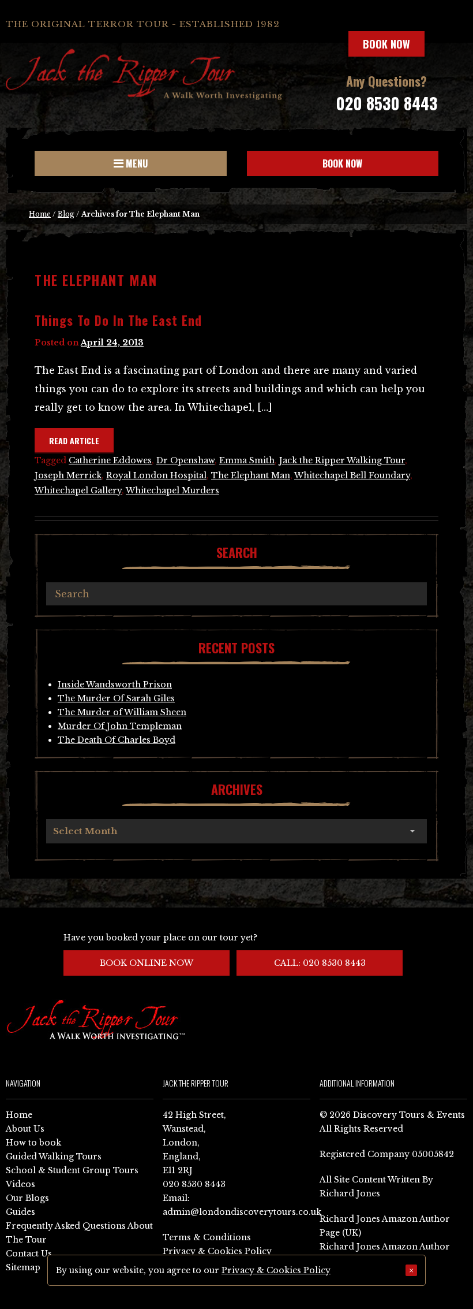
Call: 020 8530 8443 (320, 963)
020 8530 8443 (386, 103)
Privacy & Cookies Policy (217, 1251)
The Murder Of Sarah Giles (116, 698)
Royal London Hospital (156, 475)
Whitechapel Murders (172, 490)
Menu (135, 163)
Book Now (386, 43)
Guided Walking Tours (54, 1156)
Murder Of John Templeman (120, 726)
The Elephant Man (250, 475)
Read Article (74, 440)
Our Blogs (27, 1198)
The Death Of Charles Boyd (116, 740)
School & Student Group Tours (72, 1170)
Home (40, 214)
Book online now (146, 963)
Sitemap (23, 1267)
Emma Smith (247, 460)
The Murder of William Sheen (122, 712)
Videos (20, 1184)
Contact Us (29, 1253)
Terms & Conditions (207, 1237)
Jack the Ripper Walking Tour (342, 460)
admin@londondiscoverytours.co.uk (242, 1212)
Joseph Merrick (68, 475)
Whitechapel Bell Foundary (352, 475)
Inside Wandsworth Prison (115, 684)
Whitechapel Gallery (78, 490)
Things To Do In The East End (118, 320)
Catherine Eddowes (110, 460)
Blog (66, 214)
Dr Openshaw (185, 460)
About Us (25, 1129)
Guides (20, 1212)
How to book (33, 1142)
